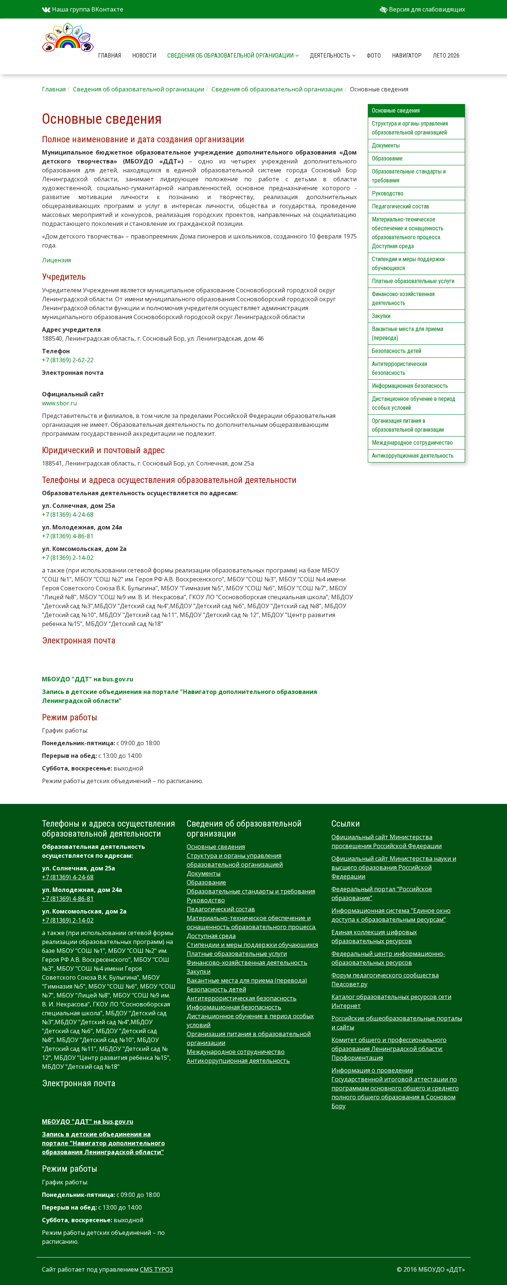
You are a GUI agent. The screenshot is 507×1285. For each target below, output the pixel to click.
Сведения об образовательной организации (231, 55)
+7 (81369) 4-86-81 (68, 536)
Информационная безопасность (410, 385)
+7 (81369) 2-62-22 (68, 360)
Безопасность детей (396, 350)
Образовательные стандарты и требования (409, 176)
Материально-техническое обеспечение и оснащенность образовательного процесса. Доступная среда (408, 233)
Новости (144, 55)
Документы (386, 145)
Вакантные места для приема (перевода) (407, 333)
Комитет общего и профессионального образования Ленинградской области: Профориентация (389, 1049)
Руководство (387, 193)
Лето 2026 (446, 55)
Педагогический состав (400, 206)
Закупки (381, 315)
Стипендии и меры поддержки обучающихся (408, 264)
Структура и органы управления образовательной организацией (410, 128)
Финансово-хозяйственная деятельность (403, 298)
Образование (387, 158)
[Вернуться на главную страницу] (67, 28)
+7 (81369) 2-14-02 (68, 558)
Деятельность (331, 55)
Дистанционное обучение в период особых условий (413, 403)
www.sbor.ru (59, 403)
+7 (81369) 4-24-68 (68, 514)
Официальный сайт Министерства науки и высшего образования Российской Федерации (393, 867)
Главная (109, 55)
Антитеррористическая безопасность (399, 368)
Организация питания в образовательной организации (408, 425)
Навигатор (407, 55)
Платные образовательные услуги (413, 281)
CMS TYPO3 (156, 1269)
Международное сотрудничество (412, 442)
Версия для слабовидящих (426, 9)
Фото (374, 55)
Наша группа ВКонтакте (86, 9)
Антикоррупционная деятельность (413, 455)
